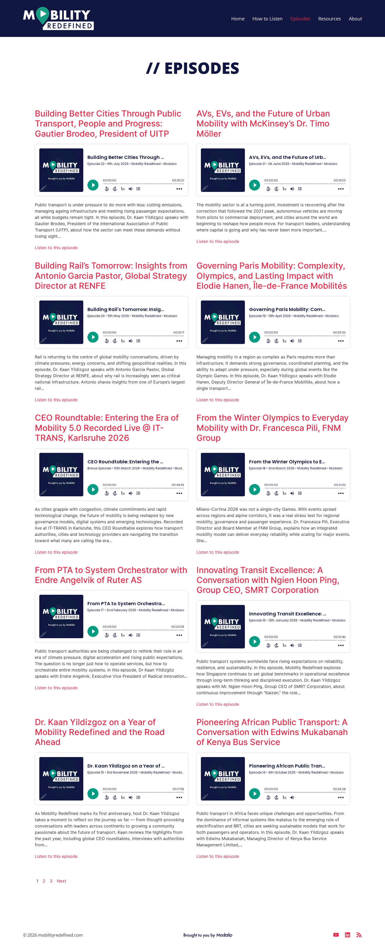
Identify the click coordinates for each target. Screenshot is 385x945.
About (355, 18)
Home (238, 18)
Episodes (300, 18)
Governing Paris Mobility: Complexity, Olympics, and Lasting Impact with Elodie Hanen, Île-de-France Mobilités (271, 275)
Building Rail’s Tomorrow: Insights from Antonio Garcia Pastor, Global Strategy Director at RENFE (111, 275)
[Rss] (359, 935)
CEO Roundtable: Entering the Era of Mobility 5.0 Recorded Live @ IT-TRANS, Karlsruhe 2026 (107, 428)
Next (61, 880)
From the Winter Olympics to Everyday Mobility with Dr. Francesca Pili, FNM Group (272, 428)
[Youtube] (336, 935)
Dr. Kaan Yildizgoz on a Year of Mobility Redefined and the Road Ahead (100, 732)
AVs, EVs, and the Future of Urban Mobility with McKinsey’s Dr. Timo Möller (263, 123)
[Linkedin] (347, 935)
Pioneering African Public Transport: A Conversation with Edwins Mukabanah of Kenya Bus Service (272, 732)
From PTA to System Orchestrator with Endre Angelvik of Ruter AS (111, 575)
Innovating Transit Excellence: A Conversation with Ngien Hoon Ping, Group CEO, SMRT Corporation (267, 580)
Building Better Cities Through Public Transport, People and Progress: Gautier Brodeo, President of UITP (108, 123)
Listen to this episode (56, 247)
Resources (329, 18)
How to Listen (267, 18)
